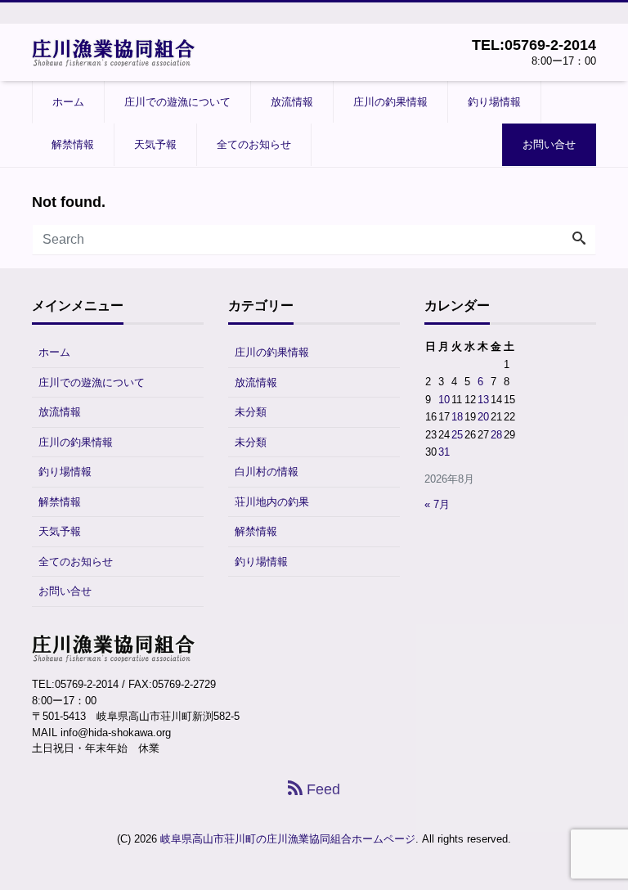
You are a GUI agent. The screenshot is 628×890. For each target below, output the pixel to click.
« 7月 (437, 504)
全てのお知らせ (254, 144)
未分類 (251, 412)
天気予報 (155, 144)
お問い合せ (549, 144)
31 (444, 452)
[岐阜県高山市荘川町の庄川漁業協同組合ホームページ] (113, 51)
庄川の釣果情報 (390, 102)
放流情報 (292, 102)
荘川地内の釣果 (272, 502)
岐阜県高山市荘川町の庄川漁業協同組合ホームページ (287, 839)
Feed (321, 789)
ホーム (68, 102)
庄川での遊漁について (177, 102)
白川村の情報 (266, 471)
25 (457, 435)
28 (496, 435)
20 (483, 417)
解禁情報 (73, 144)
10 (444, 399)
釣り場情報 (494, 102)
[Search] (579, 239)
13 (483, 399)
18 (457, 417)
